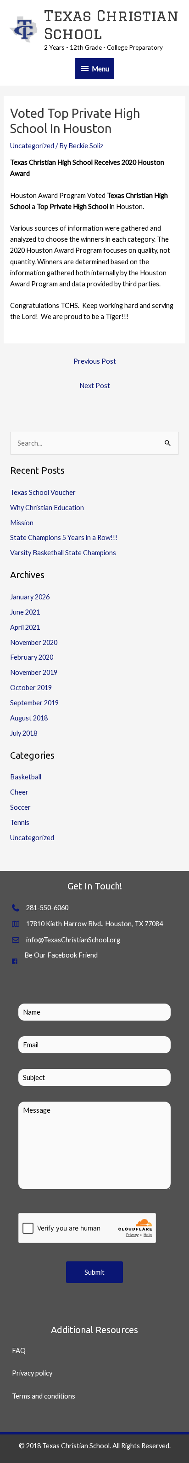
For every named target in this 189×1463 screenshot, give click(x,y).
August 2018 (29, 718)
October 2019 (31, 687)
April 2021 (25, 627)
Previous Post (94, 361)
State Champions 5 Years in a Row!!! (63, 537)
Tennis (19, 822)
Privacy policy (32, 1373)
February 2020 (31, 657)
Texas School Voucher (43, 492)
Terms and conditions (43, 1396)
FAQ (19, 1350)
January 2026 (30, 597)
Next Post (94, 385)
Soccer (20, 807)
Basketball (25, 777)
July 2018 (23, 733)
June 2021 (25, 612)
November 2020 (33, 642)
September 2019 (34, 703)
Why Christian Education (47, 507)
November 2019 (33, 672)
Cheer (19, 792)
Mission (21, 523)
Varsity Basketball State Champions (63, 553)
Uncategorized (32, 146)
